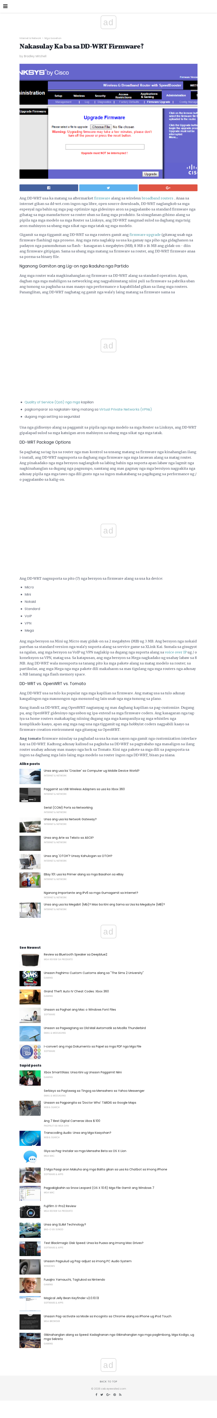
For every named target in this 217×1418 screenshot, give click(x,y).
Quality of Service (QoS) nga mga (52, 402)
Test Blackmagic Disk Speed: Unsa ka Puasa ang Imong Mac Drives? (93, 1243)
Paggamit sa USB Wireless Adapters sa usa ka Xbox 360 (84, 789)
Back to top (108, 1381)
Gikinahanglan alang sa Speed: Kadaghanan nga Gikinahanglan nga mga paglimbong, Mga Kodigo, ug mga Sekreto (119, 1337)
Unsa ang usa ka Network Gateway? (70, 819)
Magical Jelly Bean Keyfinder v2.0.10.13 (71, 1298)
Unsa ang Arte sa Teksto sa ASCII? (69, 838)
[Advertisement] (108, 495)
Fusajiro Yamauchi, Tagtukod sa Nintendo (74, 1279)
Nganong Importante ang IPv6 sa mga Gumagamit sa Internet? (91, 893)
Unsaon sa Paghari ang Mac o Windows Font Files (80, 1009)
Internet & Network (30, 38)
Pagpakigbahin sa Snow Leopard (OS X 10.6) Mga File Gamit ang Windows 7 (99, 1188)
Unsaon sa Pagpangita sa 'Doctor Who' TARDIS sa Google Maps (90, 1102)
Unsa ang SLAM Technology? (65, 1224)
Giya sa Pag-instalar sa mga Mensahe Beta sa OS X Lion (85, 1151)
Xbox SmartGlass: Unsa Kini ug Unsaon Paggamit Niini (83, 1072)
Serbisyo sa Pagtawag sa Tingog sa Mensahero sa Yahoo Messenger (94, 1091)
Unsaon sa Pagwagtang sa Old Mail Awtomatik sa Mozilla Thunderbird (95, 1028)
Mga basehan (53, 38)
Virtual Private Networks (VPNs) (125, 409)
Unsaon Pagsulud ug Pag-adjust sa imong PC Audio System (88, 1261)
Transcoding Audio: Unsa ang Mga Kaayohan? (77, 1133)
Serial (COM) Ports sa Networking (68, 807)
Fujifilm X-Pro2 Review (60, 1206)
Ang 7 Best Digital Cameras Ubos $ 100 (72, 1121)
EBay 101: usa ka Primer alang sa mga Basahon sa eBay (84, 874)
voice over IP (176, 652)
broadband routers (157, 198)
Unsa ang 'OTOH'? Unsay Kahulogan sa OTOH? (78, 856)
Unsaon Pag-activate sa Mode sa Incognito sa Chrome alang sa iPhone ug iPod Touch (107, 1316)
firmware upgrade (145, 235)
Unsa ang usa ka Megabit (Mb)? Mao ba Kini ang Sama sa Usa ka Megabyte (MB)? (104, 904)
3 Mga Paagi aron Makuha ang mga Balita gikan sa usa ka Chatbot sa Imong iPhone (105, 1169)
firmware (102, 198)
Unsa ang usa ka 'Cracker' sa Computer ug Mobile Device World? (91, 771)
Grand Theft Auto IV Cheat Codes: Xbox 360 (76, 991)
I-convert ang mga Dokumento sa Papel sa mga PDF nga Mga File (92, 1046)
